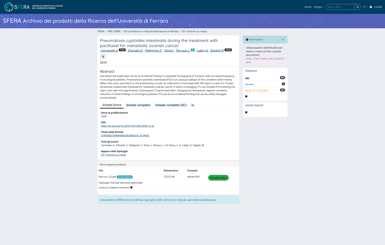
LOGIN (378, 7)
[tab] (193, 105)
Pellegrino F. (153, 50)
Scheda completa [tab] (138, 105)
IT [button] (364, 7)
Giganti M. (217, 50)
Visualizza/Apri (218, 177)
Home (307, 7)
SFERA (100, 31)
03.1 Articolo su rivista (194, 31)
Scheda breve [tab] (111, 105)
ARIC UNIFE (114, 31)
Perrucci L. (183, 50)
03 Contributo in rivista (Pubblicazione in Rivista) (151, 31)
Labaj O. (202, 50)
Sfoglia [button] (318, 7)
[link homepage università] (33, 7)
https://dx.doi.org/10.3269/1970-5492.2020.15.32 (127, 126)
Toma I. (169, 50)
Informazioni (255, 39)
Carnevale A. (109, 50)
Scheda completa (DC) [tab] (170, 105)
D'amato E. (135, 50)
